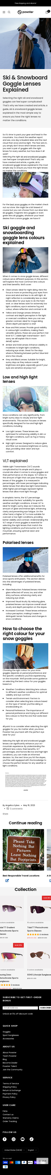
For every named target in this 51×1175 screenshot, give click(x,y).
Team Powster (9, 1056)
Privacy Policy (9, 1097)
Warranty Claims (11, 1118)
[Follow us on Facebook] (5, 1139)
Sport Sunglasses (11, 1035)
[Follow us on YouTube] (22, 1139)
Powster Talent (10, 1066)
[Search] (9, 12)
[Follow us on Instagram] (14, 1139)
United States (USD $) (13, 1150)
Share (5, 813)
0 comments (16, 808)
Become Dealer (10, 1063)
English (31, 1150)
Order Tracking (10, 1121)
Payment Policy (10, 1094)
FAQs (5, 1111)
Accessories (8, 1039)
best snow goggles (19, 204)
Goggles (6, 1032)
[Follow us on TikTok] (31, 1139)
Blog (5, 1059)
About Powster (9, 1053)
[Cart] (47, 12)
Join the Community (12, 1070)
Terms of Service (11, 1083)
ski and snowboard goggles (33, 156)
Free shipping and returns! (25, 3)
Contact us (8, 1114)
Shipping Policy (10, 1087)
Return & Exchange (12, 1090)
